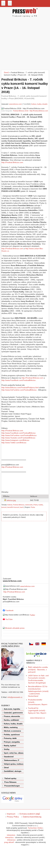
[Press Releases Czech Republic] (37, 645)
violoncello (29, 505)
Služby (6, 749)
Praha (35, 505)
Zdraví (6, 768)
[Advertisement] (25, 44)
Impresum (11, 814)
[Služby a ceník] (31, 645)
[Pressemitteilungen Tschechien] (43, 645)
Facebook (9, 610)
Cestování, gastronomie (13, 713)
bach (21, 507)
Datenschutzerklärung (32, 817)
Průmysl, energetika (12, 742)
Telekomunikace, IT (11, 760)
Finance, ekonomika (12, 716)
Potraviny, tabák (10, 738)
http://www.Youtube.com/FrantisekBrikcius (18, 438)
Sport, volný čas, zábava (13, 753)
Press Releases (10, 782)
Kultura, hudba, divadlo (39, 104)
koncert (4, 507)
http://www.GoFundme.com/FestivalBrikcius (19, 390)
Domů (6, 72)
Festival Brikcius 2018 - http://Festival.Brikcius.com (30, 111)
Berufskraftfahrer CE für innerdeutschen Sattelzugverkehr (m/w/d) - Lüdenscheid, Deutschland (38, 691)
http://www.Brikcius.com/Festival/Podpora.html (20, 387)
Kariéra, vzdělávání (11, 720)
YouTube (9, 619)
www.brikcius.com (15, 104)
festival (9, 505)
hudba (40, 505)
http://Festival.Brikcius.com (12, 162)
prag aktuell (9, 842)
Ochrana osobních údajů (29, 814)
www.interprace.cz (37, 718)
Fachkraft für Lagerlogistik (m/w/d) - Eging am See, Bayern (37, 710)
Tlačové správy (10, 778)
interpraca (11, 840)
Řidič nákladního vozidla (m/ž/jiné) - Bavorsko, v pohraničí (38, 669)
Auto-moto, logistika (12, 709)
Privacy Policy (13, 817)
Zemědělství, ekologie (12, 771)
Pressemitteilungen (12, 786)
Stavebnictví (9, 757)
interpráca (9, 837)
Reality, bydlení (10, 746)
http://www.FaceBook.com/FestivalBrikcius (18, 380)
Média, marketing (11, 727)
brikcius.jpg (11, 500)
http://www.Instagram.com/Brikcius (15, 440)
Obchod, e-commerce (12, 731)
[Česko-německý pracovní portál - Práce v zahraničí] (36, 657)
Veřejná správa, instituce (13, 764)
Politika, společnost (12, 735)
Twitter (32, 615)
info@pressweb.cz (14, 697)
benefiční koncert (13, 507)
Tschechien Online (35, 828)
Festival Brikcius (18, 505)
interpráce (11, 835)
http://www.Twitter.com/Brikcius (13, 443)
